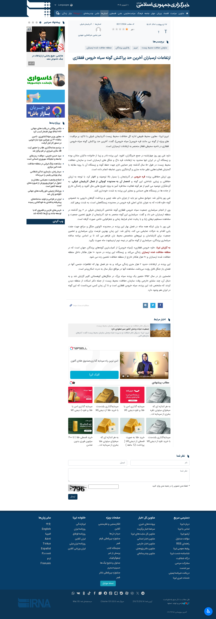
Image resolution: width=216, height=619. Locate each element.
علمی (120, 13)
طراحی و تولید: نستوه (175, 603)
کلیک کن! (94, 375)
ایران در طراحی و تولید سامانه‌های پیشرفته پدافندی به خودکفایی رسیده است (44, 202)
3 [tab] (33, 22)
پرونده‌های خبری (147, 524)
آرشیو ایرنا (185, 534)
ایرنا (163, 5)
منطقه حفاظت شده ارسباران (99, 48)
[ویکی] (78, 593)
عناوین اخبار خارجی (146, 544)
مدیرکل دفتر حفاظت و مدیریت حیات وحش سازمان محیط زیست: (122, 326)
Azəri (48, 539)
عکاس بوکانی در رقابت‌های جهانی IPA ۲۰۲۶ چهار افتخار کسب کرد (46, 130)
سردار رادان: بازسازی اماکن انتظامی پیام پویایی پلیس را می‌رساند (45, 173)
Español (46, 549)
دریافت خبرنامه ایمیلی (179, 573)
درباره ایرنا (185, 524)
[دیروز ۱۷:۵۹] (45, 39)
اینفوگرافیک (114, 558)
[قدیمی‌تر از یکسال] (160, 330)
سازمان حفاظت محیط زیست (154, 48)
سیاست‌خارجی (130, 13)
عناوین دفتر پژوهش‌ (145, 549)
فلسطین (112, 13)
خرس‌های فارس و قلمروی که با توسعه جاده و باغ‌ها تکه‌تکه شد (47, 211)
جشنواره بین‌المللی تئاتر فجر (109, 575)
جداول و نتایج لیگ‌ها (110, 563)
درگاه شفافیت (183, 558)
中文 (48, 524)
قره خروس (139, 177)
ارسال (72, 497)
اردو (49, 558)
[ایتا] (111, 593)
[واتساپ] (73, 593)
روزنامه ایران (80, 529)
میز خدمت (185, 568)
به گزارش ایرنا (163, 248)
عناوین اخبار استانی (146, 539)
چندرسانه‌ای (88, 13)
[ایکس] (137, 593)
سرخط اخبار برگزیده (146, 529)
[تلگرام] (143, 593)
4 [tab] (29, 22)
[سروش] (105, 593)
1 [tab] (40, 22)
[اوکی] (84, 593)
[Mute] (128, 376)
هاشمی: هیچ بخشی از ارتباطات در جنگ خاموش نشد (47, 57)
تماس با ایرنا (184, 529)
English (46, 529)
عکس (97, 13)
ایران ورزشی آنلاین (77, 549)
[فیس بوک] (94, 593)
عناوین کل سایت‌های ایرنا (143, 534)
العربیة (48, 534)
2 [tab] (37, 22)
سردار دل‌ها (114, 534)
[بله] (121, 593)
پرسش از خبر (114, 553)
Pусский (46, 554)
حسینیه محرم (113, 568)
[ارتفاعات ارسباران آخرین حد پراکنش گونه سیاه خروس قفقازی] (119, 98)
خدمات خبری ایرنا (181, 578)
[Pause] (123, 376)
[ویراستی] (100, 593)
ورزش (159, 13)
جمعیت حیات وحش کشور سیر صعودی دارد (130, 329)
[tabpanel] (45, 46)
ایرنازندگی (81, 524)
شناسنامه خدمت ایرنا (180, 554)
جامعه (146, 13)
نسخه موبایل (108, 583)
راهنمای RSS (183, 544)
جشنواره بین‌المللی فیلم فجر (109, 541)
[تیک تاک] (89, 593)
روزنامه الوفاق (79, 534)
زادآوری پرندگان (122, 48)
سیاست (173, 13)
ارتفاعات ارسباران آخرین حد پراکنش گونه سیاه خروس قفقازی (121, 58)
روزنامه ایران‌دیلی (77, 544)
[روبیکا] (132, 593)
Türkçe (47, 544)
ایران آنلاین (80, 539)
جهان (153, 13)
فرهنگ (140, 13)
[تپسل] (71, 348)
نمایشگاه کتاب (113, 548)
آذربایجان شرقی (86, 24)
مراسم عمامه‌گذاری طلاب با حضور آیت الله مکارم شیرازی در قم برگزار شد (44, 149)
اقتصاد (166, 13)
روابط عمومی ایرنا (181, 549)
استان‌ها (104, 13)
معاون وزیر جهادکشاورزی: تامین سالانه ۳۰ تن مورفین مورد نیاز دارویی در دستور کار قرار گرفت (45, 140)
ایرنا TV (76, 13)
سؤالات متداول (183, 539)
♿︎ (208, 611)
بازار (70, 13)
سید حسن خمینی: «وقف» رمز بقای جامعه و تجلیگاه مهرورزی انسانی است (44, 157)
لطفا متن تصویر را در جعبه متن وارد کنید (171, 486)
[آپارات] (127, 593)
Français (45, 563)
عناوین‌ (181, 13)
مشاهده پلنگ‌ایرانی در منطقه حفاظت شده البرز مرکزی (44, 165)
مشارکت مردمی (182, 563)
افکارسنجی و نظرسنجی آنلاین (109, 526)
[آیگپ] (116, 593)
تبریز (136, 48)
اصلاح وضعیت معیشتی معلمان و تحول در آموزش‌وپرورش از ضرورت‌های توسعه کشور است (44, 183)
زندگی (64, 13)
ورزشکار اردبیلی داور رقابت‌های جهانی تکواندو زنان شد (44, 192)
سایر (58, 13)
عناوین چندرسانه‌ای (146, 554)
